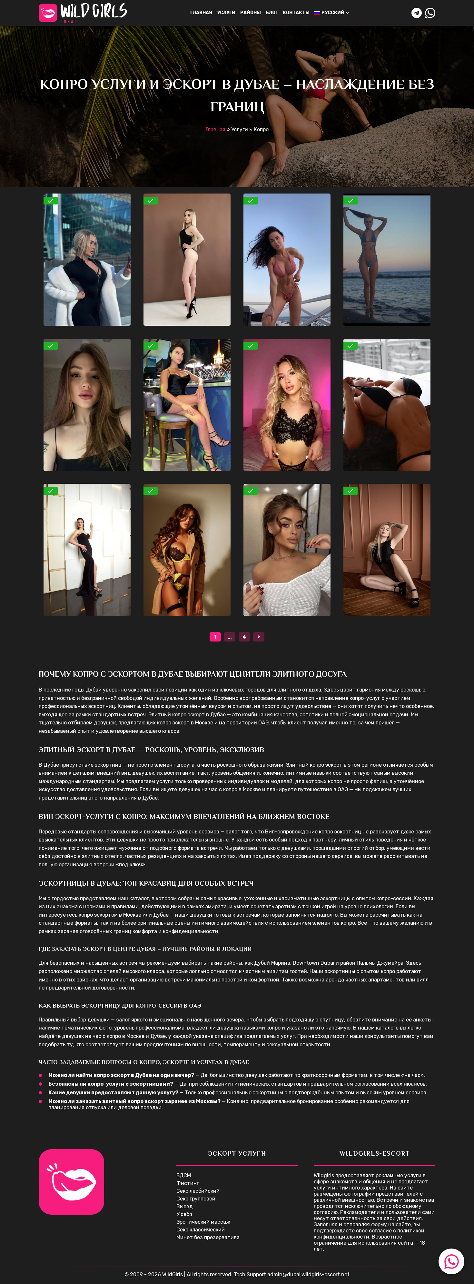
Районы (250, 12)
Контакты (296, 12)
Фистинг (187, 1183)
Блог (272, 12)
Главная (201, 12)
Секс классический (200, 1230)
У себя (184, 1214)
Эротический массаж (203, 1222)
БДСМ (183, 1175)
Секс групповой (195, 1199)
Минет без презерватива (208, 1237)
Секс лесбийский (198, 1191)
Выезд (184, 1206)
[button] (451, 1261)
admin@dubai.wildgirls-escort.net (308, 1274)
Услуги (226, 12)
